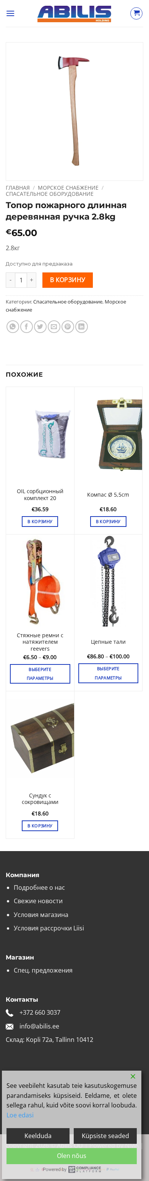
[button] (10, 13)
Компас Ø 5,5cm (108, 494)
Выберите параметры (40, 673)
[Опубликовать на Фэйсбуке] (26, 326)
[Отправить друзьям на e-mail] (54, 326)
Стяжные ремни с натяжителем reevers (40, 642)
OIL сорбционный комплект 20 (40, 494)
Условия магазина (41, 914)
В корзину (68, 280)
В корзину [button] (40, 521)
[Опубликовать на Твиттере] (40, 326)
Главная (18, 187)
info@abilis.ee (39, 1026)
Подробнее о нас (39, 887)
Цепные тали (108, 641)
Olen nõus (71, 1155)
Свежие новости (38, 901)
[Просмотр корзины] (136, 13)
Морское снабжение (68, 187)
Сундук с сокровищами (40, 798)
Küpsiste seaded (105, 1136)
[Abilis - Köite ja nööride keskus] (74, 13)
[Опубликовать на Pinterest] (68, 326)
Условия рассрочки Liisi (49, 928)
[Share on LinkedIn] (81, 326)
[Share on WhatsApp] (12, 326)
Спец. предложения (43, 970)
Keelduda (38, 1136)
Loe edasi (20, 1115)
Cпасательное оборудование (50, 193)
